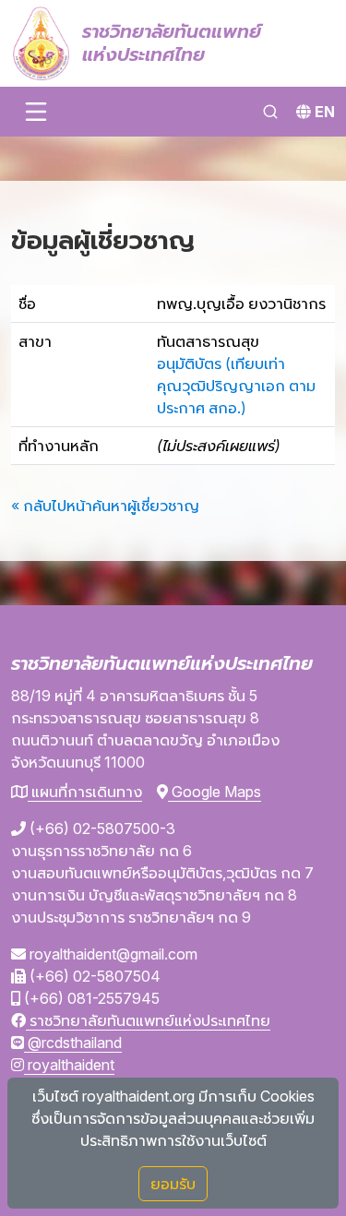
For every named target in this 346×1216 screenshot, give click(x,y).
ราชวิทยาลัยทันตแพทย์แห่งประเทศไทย (148, 1020)
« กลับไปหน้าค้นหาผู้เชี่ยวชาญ (105, 505)
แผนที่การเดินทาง (85, 791)
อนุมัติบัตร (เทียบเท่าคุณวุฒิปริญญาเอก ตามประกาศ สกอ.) (236, 385)
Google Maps (214, 791)
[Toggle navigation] (36, 111)
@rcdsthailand (73, 1042)
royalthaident (69, 1064)
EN (325, 111)
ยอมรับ (173, 1183)
